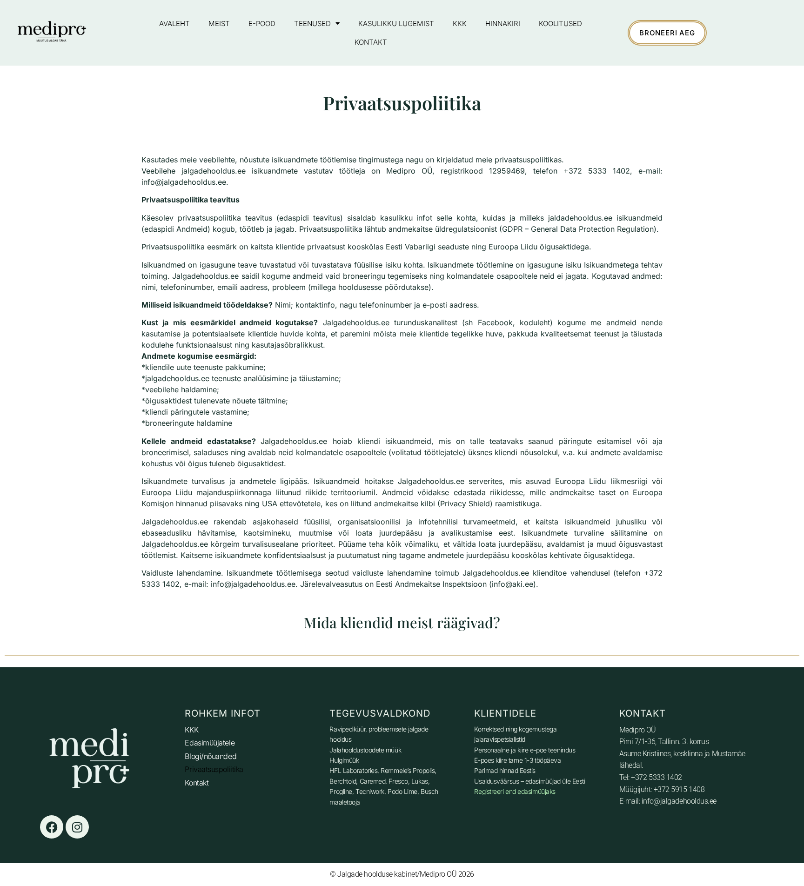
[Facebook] (51, 827)
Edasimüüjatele (209, 742)
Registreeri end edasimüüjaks (514, 791)
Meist (219, 23)
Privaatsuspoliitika (214, 769)
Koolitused (560, 23)
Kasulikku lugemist (396, 23)
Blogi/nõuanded (210, 756)
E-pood (261, 23)
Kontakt (371, 42)
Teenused (312, 23)
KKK (460, 23)
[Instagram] (77, 827)
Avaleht (174, 23)
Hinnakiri (502, 23)
